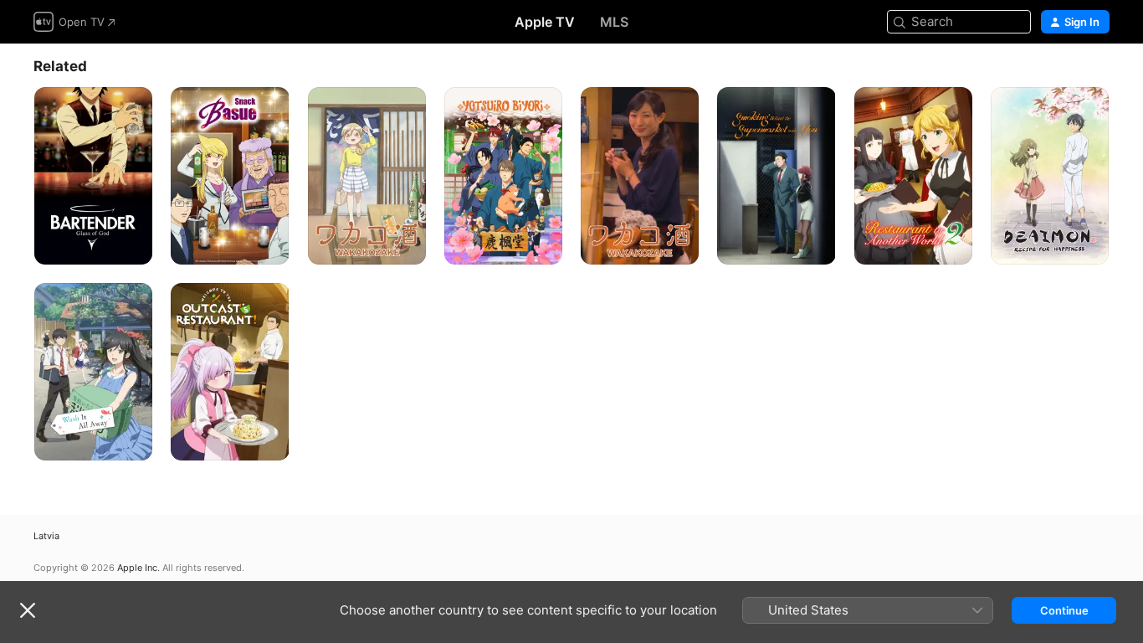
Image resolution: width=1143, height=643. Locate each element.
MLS (614, 21)
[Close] (27, 610)
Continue (1064, 610)
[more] (133, 245)
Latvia (46, 536)
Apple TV (545, 21)
